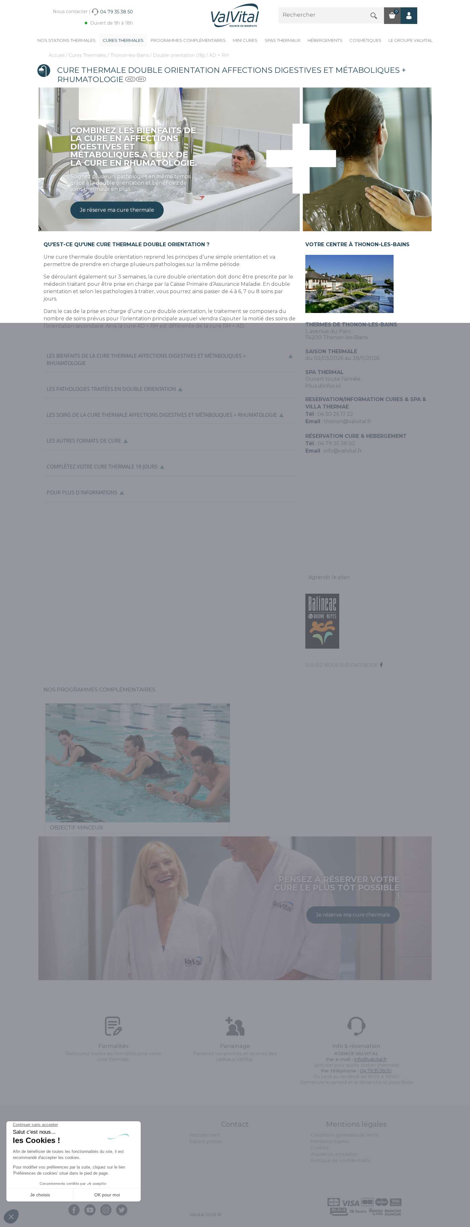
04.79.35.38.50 (376, 1071)
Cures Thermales (123, 40)
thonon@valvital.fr (348, 421)
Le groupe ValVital (410, 40)
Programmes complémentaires (188, 40)
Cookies (319, 1148)
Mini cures (245, 40)
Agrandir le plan (329, 577)
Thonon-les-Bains (130, 55)
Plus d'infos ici (323, 386)
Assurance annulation (334, 1154)
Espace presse (205, 1141)
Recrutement (204, 1135)
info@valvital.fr (342, 451)
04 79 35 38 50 (336, 443)
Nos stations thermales (66, 40)
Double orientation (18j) (179, 55)
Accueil (57, 55)
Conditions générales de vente (345, 1135)
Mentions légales (330, 1141)
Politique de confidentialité (341, 1160)
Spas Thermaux (283, 40)
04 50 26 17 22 (335, 414)
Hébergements (325, 40)
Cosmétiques (365, 40)
